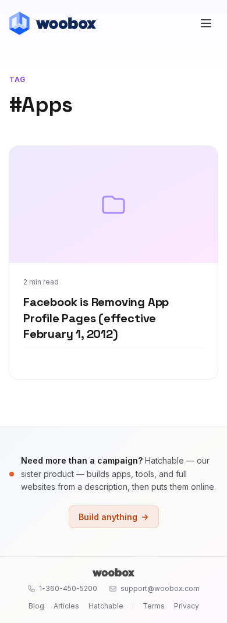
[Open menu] (206, 23)
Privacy (186, 605)
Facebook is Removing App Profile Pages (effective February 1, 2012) (96, 317)
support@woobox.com (160, 588)
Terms (154, 605)
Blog (36, 605)
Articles (66, 605)
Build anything (108, 517)
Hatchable (105, 605)
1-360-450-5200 (68, 588)
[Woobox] (113, 572)
